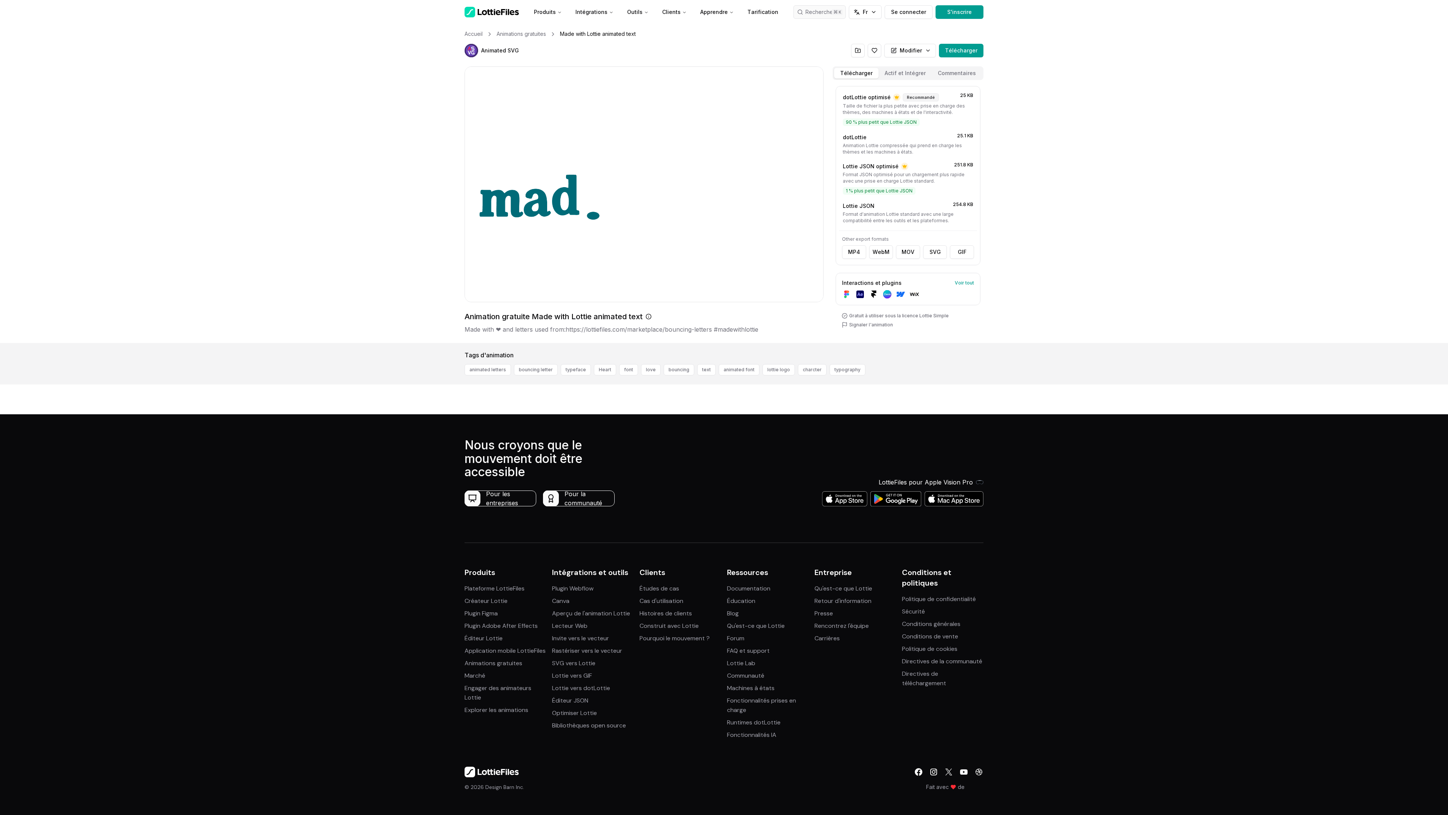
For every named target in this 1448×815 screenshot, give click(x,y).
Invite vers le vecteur (580, 638)
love (651, 369)
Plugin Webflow (573, 588)
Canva (560, 601)
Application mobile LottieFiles (505, 651)
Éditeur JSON (570, 700)
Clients (671, 12)
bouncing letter (536, 369)
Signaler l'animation (871, 325)
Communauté (745, 676)
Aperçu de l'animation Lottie (591, 613)
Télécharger (961, 50)
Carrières (827, 638)
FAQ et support (748, 651)
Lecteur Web (569, 626)
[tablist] (908, 73)
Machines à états (751, 688)
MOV (908, 252)
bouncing (679, 369)
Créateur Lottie (486, 601)
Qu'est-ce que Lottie (756, 626)
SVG (935, 252)
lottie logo (778, 369)
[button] (471, 50)
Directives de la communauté (942, 661)
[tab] (856, 73)
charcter (812, 369)
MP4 (854, 252)
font (628, 369)
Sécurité (913, 611)
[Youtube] (963, 772)
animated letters (487, 369)
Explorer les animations (496, 710)
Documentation (748, 588)
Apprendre (714, 12)
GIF (962, 252)
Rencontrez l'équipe (841, 626)
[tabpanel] (908, 213)
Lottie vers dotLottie (581, 688)
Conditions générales (931, 624)
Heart (605, 369)
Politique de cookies (929, 649)
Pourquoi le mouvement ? (675, 638)
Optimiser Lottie (574, 713)
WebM (881, 252)
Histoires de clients (666, 613)
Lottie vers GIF (572, 676)
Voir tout (964, 283)
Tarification (762, 12)
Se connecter (908, 12)
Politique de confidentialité (939, 599)
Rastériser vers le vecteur (587, 651)
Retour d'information (842, 601)
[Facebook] (918, 772)
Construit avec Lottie (669, 626)
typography (847, 369)
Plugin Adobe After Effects (501, 626)
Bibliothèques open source (589, 725)
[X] (948, 772)
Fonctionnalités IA (751, 735)
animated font (739, 369)
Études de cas (659, 588)
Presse (823, 613)
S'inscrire (959, 12)
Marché (475, 676)
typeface (576, 369)
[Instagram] (933, 772)
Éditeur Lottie (484, 638)
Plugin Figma (481, 613)
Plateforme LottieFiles (495, 588)
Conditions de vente (930, 636)
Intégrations (591, 12)
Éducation (741, 601)
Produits (545, 12)
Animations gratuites (493, 663)
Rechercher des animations (825, 12)
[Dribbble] (978, 772)
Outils (635, 12)
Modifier (911, 50)
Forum (735, 638)
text (706, 369)
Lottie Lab (741, 663)
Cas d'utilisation (661, 601)
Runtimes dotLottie (754, 722)
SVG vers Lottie (573, 663)
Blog (733, 613)
